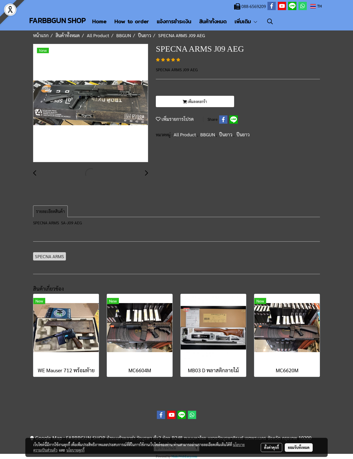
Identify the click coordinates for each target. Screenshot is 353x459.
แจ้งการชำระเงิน (174, 21)
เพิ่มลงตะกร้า (197, 101)
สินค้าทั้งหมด (213, 21)
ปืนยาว (226, 134)
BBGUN (208, 134)
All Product (185, 134)
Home (99, 21)
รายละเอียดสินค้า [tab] (50, 211)
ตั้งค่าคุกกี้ (271, 447)
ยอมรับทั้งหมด (299, 447)
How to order (131, 21)
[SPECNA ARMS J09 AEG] (90, 103)
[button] (270, 21)
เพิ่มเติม (244, 21)
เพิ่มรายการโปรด (177, 119)
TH (319, 6)
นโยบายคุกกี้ (75, 450)
